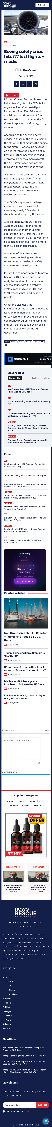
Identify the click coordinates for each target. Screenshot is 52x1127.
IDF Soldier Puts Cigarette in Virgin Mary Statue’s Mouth (22, 541)
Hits (35, 342)
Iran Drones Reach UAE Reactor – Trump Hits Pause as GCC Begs (28, 390)
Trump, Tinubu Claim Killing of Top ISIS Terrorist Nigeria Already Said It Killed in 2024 (28, 428)
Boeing (14, 342)
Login (47, 730)
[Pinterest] (29, 84)
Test (6, 345)
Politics (12, 422)
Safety (41, 342)
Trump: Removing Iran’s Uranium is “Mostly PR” (29, 402)
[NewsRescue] (10, 5)
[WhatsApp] (35, 84)
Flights (28, 342)
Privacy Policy (28, 1111)
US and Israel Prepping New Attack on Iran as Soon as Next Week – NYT (29, 414)
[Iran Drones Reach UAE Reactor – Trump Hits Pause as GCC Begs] (26, 613)
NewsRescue (30, 70)
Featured (35, 378)
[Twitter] (23, 84)
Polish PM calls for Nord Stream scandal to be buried (13, 888)
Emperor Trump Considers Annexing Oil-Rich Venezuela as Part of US (28, 441)
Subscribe (42, 1105)
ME (5, 42)
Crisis (21, 342)
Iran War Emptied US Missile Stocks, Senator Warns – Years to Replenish (24, 530)
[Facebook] (16, 84)
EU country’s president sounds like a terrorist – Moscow (39, 888)
